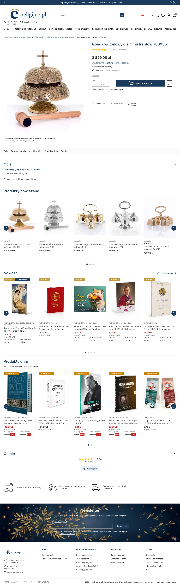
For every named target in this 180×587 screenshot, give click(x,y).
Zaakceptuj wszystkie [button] (132, 303)
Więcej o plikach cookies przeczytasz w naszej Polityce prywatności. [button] (61, 296)
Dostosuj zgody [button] (107, 303)
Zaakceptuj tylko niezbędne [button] (80, 303)
